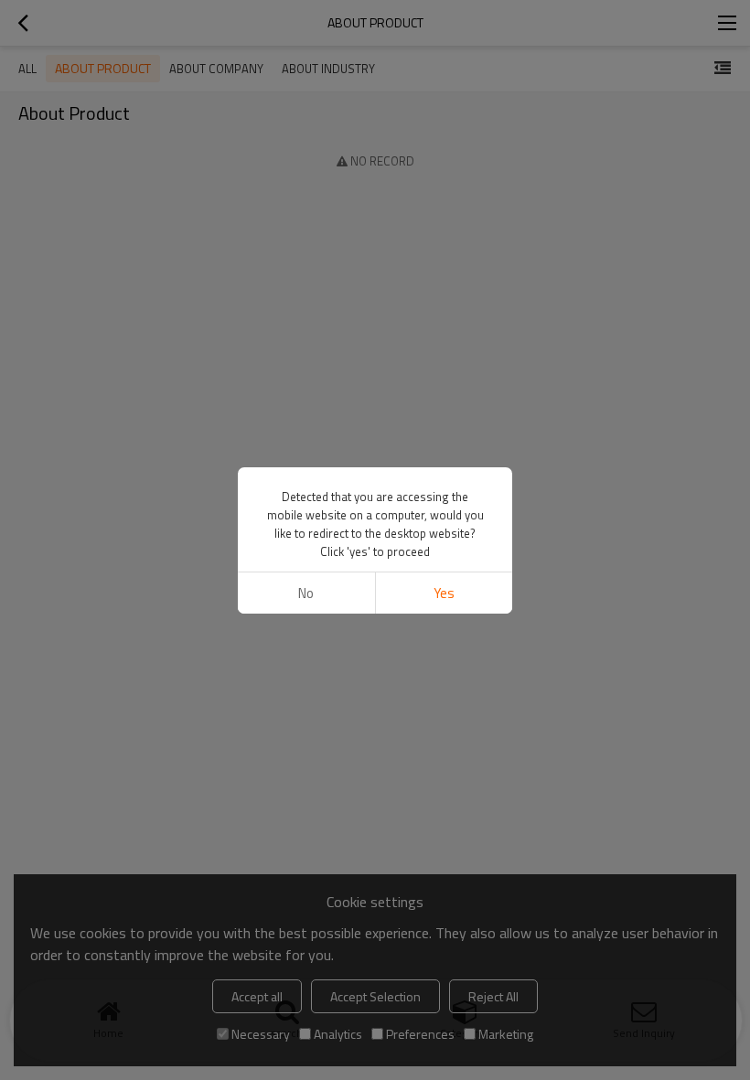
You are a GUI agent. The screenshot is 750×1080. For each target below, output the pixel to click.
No (306, 593)
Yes (444, 593)
